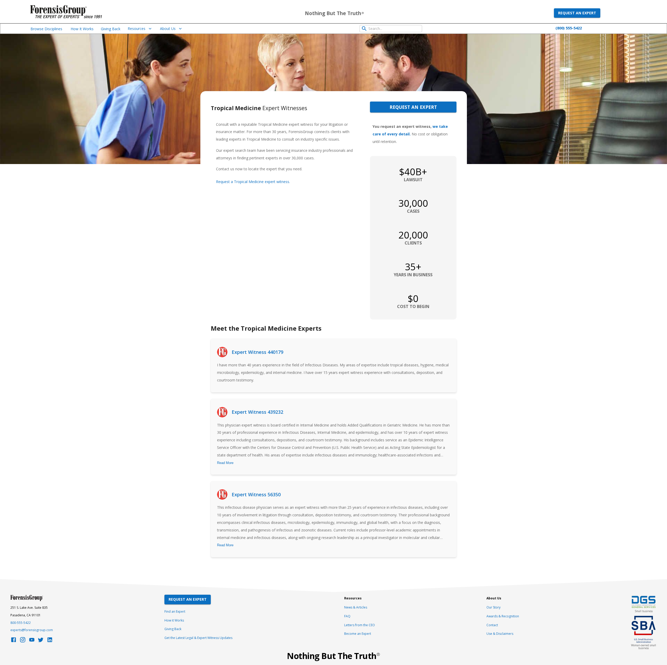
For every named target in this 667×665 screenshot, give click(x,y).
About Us (168, 28)
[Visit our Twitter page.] (41, 641)
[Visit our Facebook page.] (13, 641)
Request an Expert (577, 12)
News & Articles (355, 607)
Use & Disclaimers (499, 633)
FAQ (347, 616)
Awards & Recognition (502, 616)
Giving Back (110, 28)
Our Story (493, 607)
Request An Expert (188, 599)
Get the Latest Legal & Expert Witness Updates (198, 638)
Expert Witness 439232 (257, 412)
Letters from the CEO (359, 625)
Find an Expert (174, 611)
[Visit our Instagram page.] (23, 641)
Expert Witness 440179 (257, 352)
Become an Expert (357, 633)
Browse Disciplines (46, 28)
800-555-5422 (20, 622)
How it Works (174, 620)
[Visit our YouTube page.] (32, 641)
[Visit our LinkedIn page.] (50, 641)
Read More (225, 463)
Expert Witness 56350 (256, 494)
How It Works (82, 28)
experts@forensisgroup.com (31, 630)
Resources (136, 28)
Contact (492, 625)
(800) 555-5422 (568, 27)
